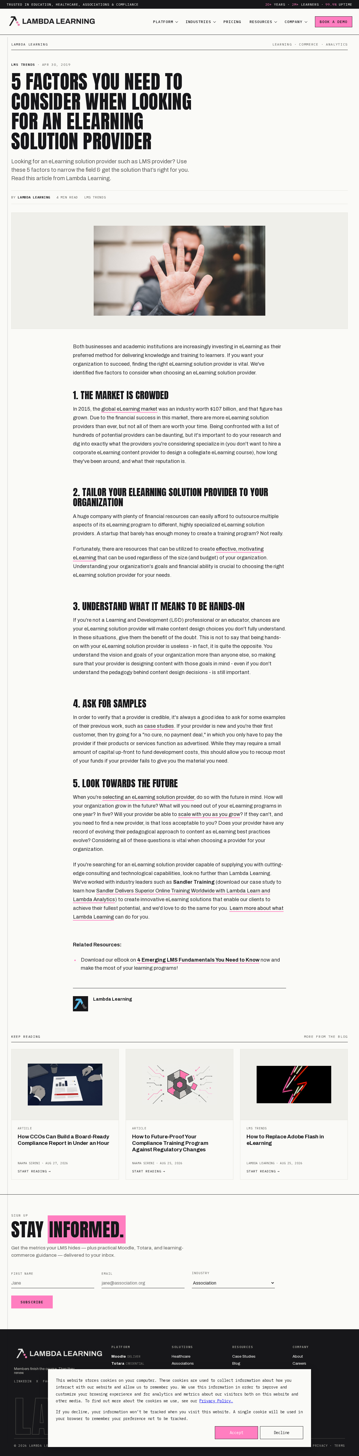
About (298, 1356)
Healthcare (181, 1356)
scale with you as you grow (209, 814)
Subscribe (31, 1302)
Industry (201, 1273)
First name (22, 1274)
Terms (339, 1446)
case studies (159, 726)
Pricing (232, 21)
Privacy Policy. (216, 1400)
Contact (299, 1370)
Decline (281, 1432)
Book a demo (334, 21)
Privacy (320, 1446)
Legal (297, 1377)
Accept (236, 1432)
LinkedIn (23, 1381)
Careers (299, 1363)
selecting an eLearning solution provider (148, 797)
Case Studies (244, 1356)
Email (107, 1274)
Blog (236, 1363)
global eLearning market (129, 409)
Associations (183, 1363)
